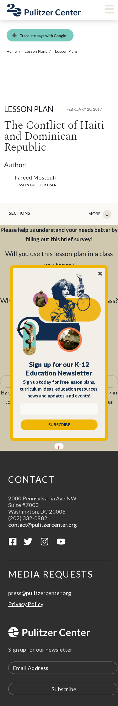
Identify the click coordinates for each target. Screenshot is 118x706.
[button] (59, 368)
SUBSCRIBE (59, 424)
